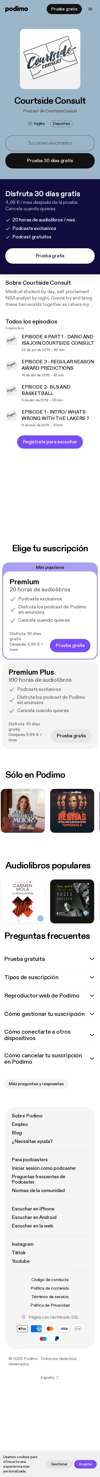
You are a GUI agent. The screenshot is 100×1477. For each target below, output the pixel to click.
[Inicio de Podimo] (16, 9)
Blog (17, 1133)
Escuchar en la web (32, 1226)
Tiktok (19, 1253)
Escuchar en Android (34, 1217)
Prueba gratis (64, 9)
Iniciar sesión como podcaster (44, 1168)
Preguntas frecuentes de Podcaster (38, 1179)
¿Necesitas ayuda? (32, 1141)
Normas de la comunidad (38, 1191)
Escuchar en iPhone (33, 1209)
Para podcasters (30, 1160)
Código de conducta (50, 1279)
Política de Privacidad (50, 1305)
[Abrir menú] (90, 9)
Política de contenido (50, 1288)
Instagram (22, 1244)
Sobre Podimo (27, 1116)
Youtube (21, 1261)
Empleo (20, 1124)
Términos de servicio (50, 1296)
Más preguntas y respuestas (36, 1084)
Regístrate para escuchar (50, 442)
